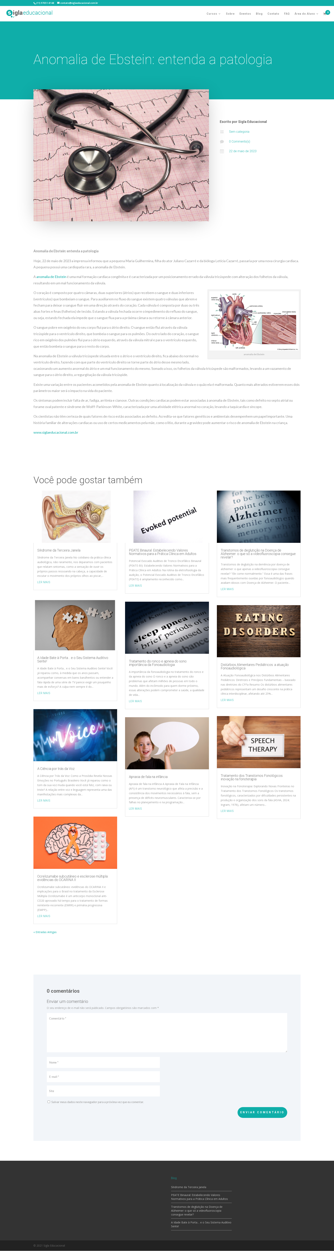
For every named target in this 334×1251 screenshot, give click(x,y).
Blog (259, 13)
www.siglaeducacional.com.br (55, 432)
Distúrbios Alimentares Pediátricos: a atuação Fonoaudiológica (255, 666)
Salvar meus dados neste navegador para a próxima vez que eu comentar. (97, 1102)
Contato (273, 13)
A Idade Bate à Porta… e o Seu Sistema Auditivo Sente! (72, 659)
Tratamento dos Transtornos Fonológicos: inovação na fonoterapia (252, 777)
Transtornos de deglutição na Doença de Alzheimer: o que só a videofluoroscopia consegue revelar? (258, 553)
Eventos (245, 13)
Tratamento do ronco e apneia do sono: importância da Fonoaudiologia (158, 663)
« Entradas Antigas (45, 932)
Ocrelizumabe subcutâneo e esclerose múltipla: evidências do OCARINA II (72, 878)
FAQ (287, 13)
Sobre (230, 13)
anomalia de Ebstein (51, 277)
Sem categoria (239, 131)
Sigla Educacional (252, 122)
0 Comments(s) (239, 141)
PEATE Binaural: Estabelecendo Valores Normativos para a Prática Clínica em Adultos (162, 552)
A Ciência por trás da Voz (56, 769)
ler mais (43, 582)
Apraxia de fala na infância (148, 777)
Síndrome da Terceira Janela (58, 550)
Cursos (212, 13)
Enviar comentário (262, 1112)
